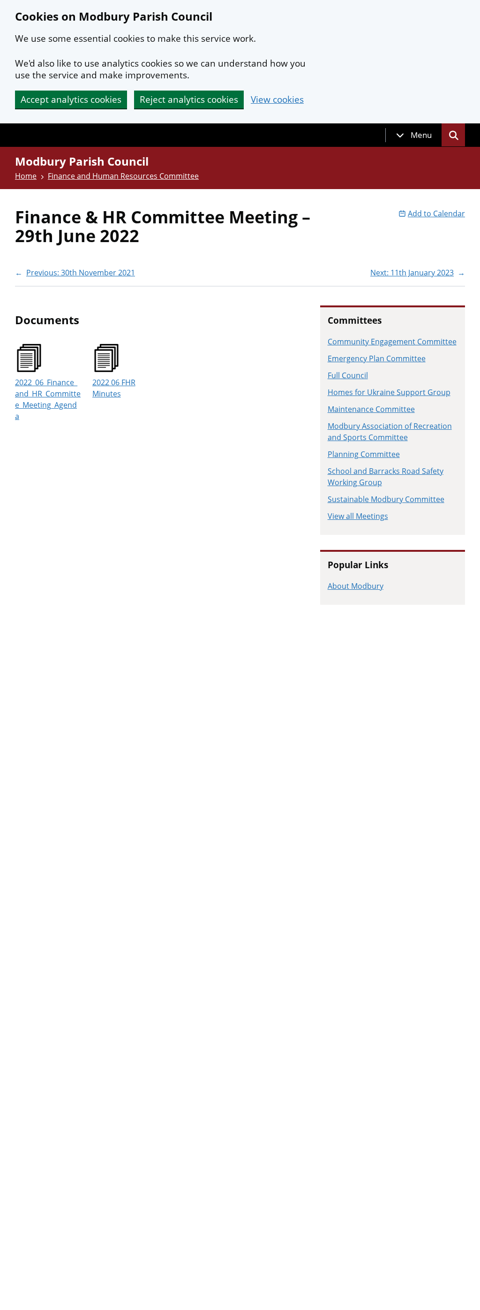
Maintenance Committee (371, 409)
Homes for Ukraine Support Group (389, 392)
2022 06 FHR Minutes (113, 388)
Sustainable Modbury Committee (386, 499)
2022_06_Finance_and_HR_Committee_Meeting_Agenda (48, 399)
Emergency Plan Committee (377, 358)
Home (26, 176)
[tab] (414, 135)
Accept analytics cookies (71, 99)
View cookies (277, 99)
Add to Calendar (436, 213)
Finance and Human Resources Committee (123, 176)
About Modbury (355, 586)
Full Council (348, 375)
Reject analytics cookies (189, 99)
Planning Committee (364, 454)
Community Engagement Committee (392, 341)
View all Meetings (358, 516)
